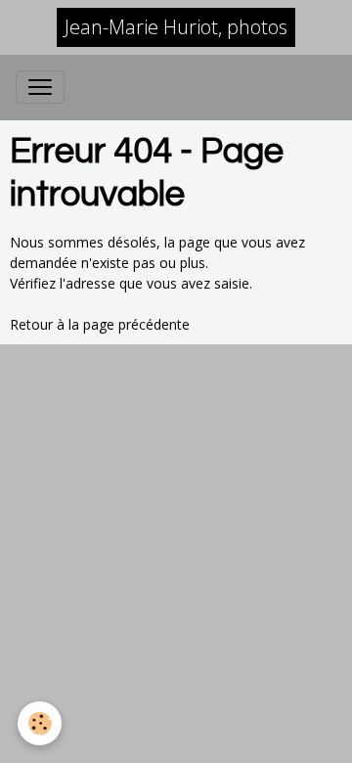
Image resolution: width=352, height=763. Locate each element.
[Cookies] (40, 723)
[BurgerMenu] (40, 87)
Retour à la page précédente (100, 324)
